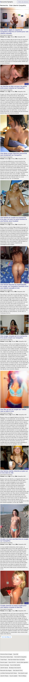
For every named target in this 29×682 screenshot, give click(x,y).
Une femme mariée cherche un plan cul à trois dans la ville (14, 472)
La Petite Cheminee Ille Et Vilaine (8, 673)
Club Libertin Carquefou (20, 657)
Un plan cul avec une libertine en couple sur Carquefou (14, 540)
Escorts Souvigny (4, 665)
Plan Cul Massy (22, 676)
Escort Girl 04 (12, 662)
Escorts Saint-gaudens (22, 662)
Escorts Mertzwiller (15, 665)
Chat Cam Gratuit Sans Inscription (16, 659)
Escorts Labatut (13, 676)
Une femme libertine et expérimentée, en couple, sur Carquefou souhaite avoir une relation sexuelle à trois (14, 286)
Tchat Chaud (3, 659)
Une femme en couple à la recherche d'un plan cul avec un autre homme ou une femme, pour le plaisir (13, 219)
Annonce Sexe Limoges (6, 654)
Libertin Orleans (4, 676)
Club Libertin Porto (17, 670)
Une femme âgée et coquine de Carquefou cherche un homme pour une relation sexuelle (14, 31)
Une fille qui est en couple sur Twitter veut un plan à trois (13, 410)
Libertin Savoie (4, 667)
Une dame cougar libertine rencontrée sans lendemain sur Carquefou (13, 154)
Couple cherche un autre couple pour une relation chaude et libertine (13, 606)
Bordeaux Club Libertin (15, 667)
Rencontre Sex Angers (6, 670)
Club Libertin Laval (22, 673)
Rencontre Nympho (6, 2)
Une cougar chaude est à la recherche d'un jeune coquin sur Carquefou (13, 337)
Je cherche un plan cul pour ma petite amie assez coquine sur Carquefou (13, 87)
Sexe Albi (15, 654)
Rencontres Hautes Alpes (6, 657)
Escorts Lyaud (3, 662)
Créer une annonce (23, 2)
